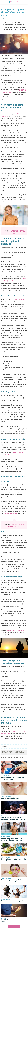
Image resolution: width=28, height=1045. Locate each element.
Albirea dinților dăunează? (10, 798)
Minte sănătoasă (11, 6)
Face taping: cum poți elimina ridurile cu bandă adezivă (11, 881)
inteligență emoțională (10, 513)
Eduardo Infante (19, 299)
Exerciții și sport (5, 775)
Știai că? (3, 918)
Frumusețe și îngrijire (7, 796)
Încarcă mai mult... (14, 926)
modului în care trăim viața (15, 630)
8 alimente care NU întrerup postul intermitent (13, 860)
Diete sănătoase (5, 857)
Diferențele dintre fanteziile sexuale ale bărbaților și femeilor (13, 818)
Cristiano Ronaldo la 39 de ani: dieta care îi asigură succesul (12, 839)
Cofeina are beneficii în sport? (12, 901)
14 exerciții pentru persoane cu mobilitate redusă (12, 778)
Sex (2, 815)
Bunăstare (3, 6)
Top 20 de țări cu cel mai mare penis (12, 921)
